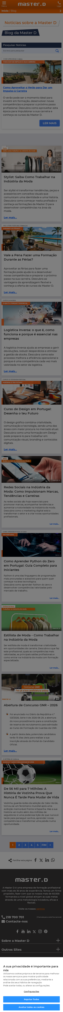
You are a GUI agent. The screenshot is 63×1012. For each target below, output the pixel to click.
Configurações (31, 991)
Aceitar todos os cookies (31, 1007)
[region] (31, 984)
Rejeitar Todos (31, 999)
